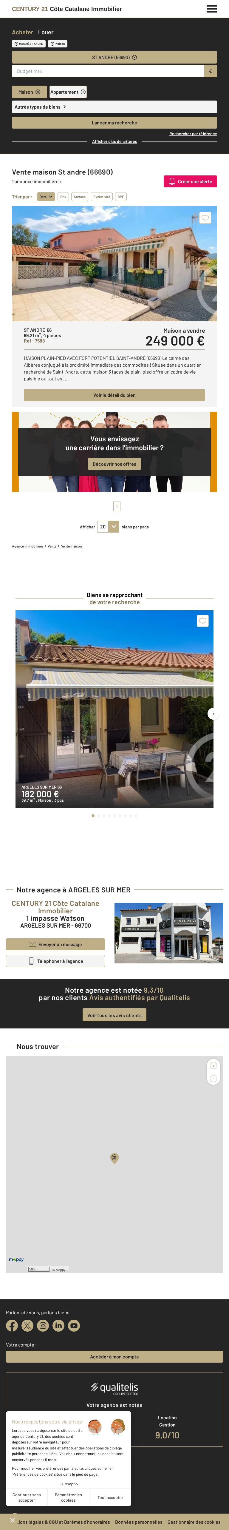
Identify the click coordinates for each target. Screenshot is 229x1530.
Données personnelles (139, 1522)
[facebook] (12, 1326)
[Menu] (212, 8)
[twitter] (27, 1326)
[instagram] (43, 1326)
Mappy (61, 1269)
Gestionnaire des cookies (194, 1522)
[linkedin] (58, 1326)
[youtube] (74, 1326)
